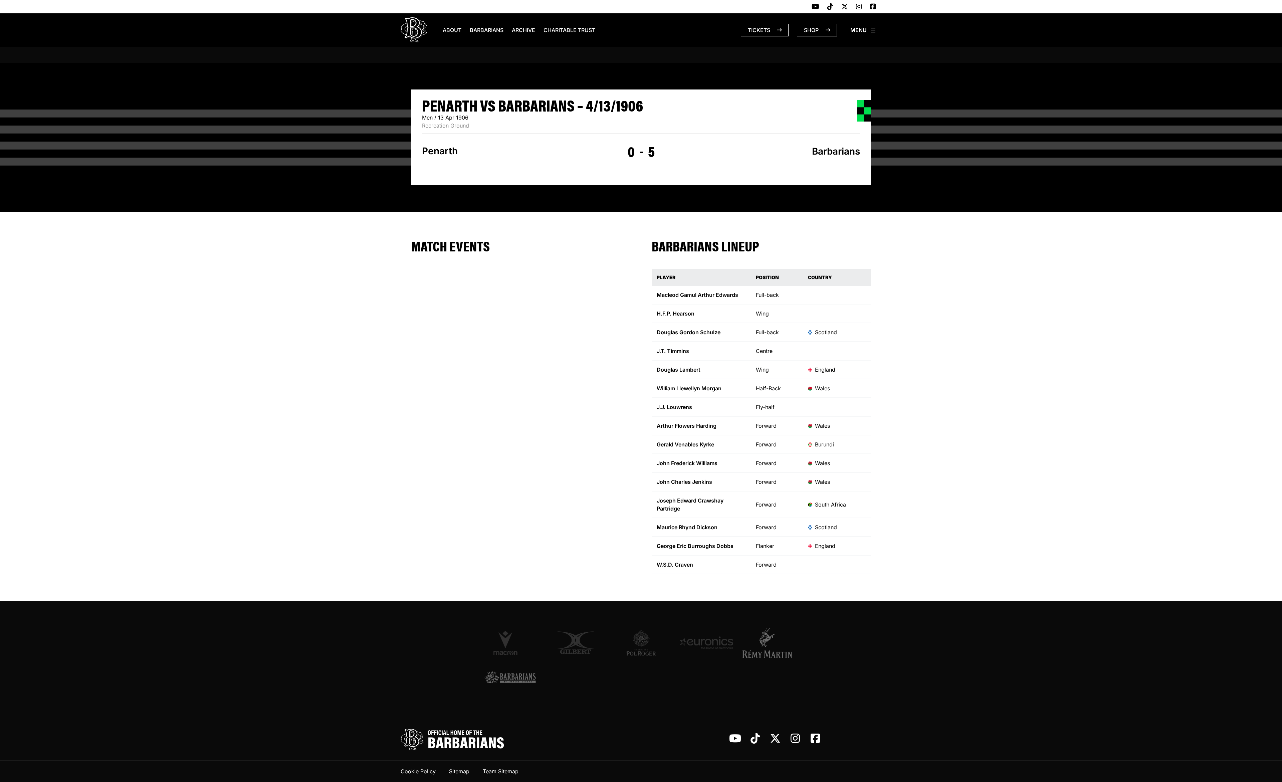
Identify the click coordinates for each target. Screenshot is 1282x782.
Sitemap (459, 771)
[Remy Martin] (771, 643)
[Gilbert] (575, 642)
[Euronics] (706, 642)
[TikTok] (830, 7)
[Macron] (510, 643)
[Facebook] (873, 7)
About (452, 30)
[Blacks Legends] (510, 678)
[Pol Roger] (641, 642)
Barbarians (486, 30)
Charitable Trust (569, 30)
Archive (523, 30)
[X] (844, 7)
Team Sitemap (500, 771)
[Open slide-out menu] (863, 30)
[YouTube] (815, 7)
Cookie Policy (418, 771)
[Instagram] (859, 7)
